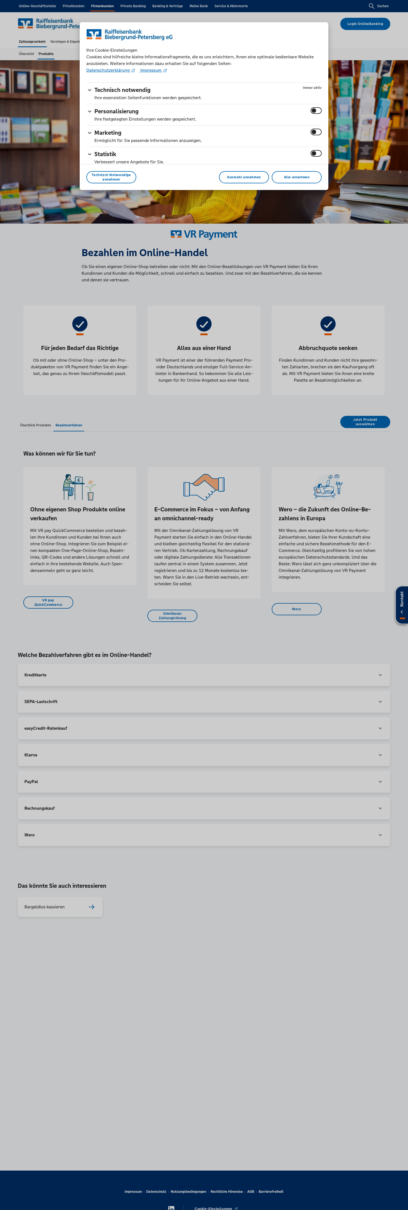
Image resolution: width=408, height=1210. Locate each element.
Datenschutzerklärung (108, 70)
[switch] (316, 110)
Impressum (151, 70)
